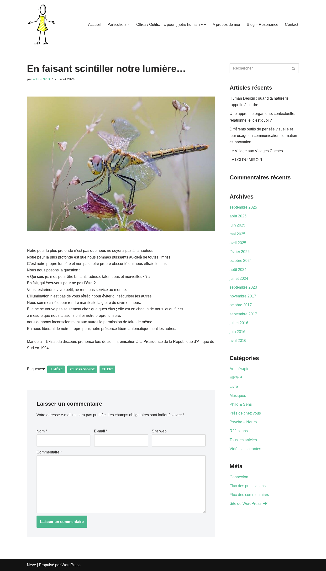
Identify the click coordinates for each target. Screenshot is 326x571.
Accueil (94, 24)
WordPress (71, 565)
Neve (31, 565)
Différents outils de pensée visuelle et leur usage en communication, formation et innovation (263, 135)
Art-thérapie (239, 369)
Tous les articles (243, 440)
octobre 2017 (241, 305)
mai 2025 (237, 234)
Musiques (238, 395)
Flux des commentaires (249, 495)
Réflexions (239, 431)
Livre (234, 386)
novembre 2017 (243, 296)
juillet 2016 (239, 323)
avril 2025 (238, 243)
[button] (129, 25)
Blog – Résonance (262, 24)
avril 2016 (238, 341)
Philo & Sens (241, 404)
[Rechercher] (293, 68)
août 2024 (238, 270)
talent (107, 369)
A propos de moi (226, 24)
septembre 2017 (243, 314)
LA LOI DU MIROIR (246, 160)
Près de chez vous (245, 413)
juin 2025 (237, 225)
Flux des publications (248, 486)
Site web (159, 431)
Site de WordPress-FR (249, 503)
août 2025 (238, 216)
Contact (291, 24)
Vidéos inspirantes (245, 449)
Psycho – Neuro (243, 422)
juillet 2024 (239, 278)
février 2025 (240, 252)
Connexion (239, 477)
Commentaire (49, 452)
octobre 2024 (241, 261)
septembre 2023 (243, 287)
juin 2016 (237, 332)
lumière (56, 369)
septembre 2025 (243, 207)
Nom (42, 431)
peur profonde (82, 369)
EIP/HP (236, 378)
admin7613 (41, 79)
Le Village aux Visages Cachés (256, 151)
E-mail (100, 431)
